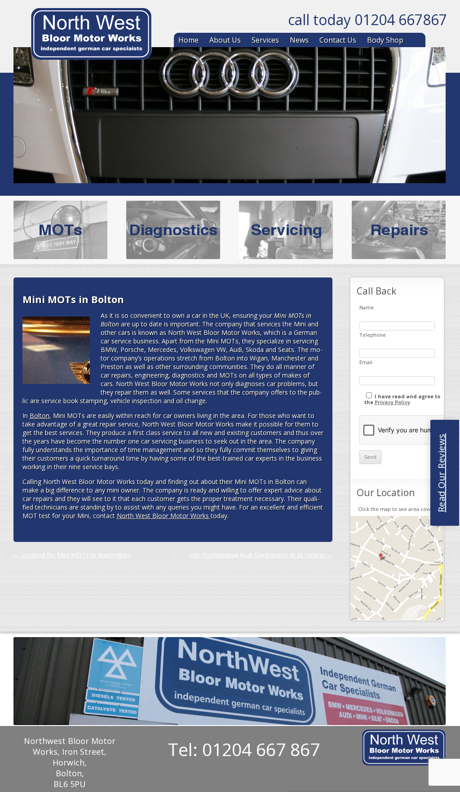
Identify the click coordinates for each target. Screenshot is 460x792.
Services (265, 40)
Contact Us (337, 40)
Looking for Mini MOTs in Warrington (71, 554)
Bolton (39, 415)
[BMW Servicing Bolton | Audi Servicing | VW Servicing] (91, 35)
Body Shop (385, 40)
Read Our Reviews (441, 472)
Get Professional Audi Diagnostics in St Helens (261, 554)
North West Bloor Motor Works (164, 515)
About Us (225, 40)
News (299, 40)
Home (188, 40)
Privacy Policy (392, 402)
